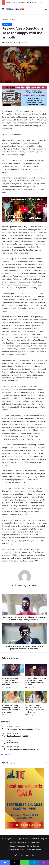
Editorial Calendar (33, 846)
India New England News (24, 585)
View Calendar (5, 754)
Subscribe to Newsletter (16, 850)
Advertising (21, 846)
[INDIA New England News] (15, 9)
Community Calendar (34, 850)
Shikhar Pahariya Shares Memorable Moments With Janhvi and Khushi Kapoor (35, 681)
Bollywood (13, 19)
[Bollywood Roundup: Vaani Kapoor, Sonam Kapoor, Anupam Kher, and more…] (13, 697)
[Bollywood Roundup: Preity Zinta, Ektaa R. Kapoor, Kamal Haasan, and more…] (13, 670)
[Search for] (46, 10)
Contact (12, 846)
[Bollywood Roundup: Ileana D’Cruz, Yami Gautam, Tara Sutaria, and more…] (36, 697)
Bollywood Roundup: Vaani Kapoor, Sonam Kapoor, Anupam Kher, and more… (11, 708)
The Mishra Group (33, 842)
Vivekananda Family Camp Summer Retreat (24, 729)
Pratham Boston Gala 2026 (17, 736)
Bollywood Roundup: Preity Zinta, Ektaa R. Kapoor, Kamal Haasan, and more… (12, 681)
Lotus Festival (12, 743)
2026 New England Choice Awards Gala (22, 749)
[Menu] (3, 10)
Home (6, 19)
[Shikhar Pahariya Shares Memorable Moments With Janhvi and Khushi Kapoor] (36, 670)
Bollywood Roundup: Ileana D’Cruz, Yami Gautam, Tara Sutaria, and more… (34, 708)
